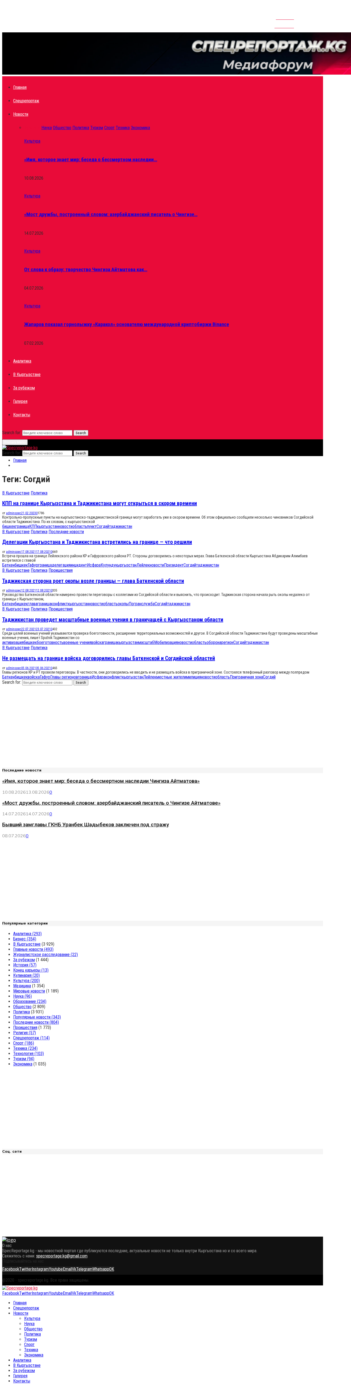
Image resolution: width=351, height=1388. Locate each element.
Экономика (22, 1064)
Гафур (33, 565)
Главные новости (33, 949)
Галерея (20, 401)
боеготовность (50, 642)
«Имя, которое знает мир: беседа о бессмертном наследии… (90, 160)
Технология (28, 1053)
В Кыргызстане (27, 374)
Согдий (103, 526)
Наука (22, 996)
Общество (22, 1006)
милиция (193, 677)
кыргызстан (47, 526)
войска (97, 642)
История (24, 965)
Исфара (94, 565)
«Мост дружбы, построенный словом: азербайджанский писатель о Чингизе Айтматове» (111, 803)
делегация (61, 565)
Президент (173, 565)
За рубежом (24, 388)
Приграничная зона (246, 677)
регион (227, 642)
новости (65, 526)
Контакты (285, 15)
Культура (32, 141)
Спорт (23, 1043)
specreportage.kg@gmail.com (61, 1256)
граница (22, 526)
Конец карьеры (31, 970)
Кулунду (108, 565)
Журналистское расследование (45, 954)
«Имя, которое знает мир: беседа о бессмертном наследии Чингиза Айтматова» (101, 781)
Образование (29, 1001)
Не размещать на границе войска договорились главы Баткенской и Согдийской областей (108, 658)
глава (32, 603)
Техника (25, 1048)
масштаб (146, 642)
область (79, 526)
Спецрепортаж (26, 100)
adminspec (13, 513)
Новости (20, 114)
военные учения (77, 642)
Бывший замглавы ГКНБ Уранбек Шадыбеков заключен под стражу (85, 825)
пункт (92, 526)
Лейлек (143, 565)
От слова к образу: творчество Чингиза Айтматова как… (85, 270)
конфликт (59, 603)
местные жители (171, 677)
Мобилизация (166, 642)
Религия (24, 1032)
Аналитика (22, 361)
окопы (123, 603)
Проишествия (61, 570)
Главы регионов (64, 677)
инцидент (78, 565)
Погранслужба (142, 603)
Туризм (23, 1058)
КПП (33, 526)
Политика (39, 493)
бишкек (8, 526)
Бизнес (24, 939)
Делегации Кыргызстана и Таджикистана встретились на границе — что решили (97, 542)
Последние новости (66, 531)
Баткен (8, 565)
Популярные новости (37, 1017)
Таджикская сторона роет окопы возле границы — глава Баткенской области (93, 581)
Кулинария (26, 975)
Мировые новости (29, 991)
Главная (20, 87)
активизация (13, 642)
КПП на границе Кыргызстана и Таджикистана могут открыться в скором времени (99, 503)
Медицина (22, 985)
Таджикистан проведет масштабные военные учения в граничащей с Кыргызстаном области (112, 619)
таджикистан (120, 526)
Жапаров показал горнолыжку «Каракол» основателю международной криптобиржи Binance (126, 324)
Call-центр (284, 23)
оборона (213, 642)
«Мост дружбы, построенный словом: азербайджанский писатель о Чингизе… (110, 214)
